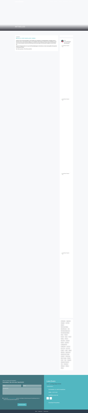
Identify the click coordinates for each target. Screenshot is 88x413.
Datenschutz (46, 411)
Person (55, 1)
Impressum (40, 411)
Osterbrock (62, 356)
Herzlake (62, 342)
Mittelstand (62, 352)
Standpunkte (65, 1)
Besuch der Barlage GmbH (25, 38)
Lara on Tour (63, 348)
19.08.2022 (18, 36)
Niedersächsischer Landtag (65, 354)
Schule (62, 360)
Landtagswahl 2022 (64, 344)
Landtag (60, 1)
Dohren (62, 334)
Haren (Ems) (63, 340)
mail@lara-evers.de (53, 395)
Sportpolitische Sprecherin (65, 362)
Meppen (70, 350)
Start (48, 1)
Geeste (66, 336)
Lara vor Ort (68, 348)
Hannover (66, 338)
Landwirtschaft (63, 346)
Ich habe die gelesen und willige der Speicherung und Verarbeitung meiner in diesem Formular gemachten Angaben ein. (22, 399)
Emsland (62, 336)
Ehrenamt (66, 334)
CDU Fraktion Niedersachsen (65, 330)
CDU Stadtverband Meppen (65, 332)
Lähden (66, 350)
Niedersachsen (68, 352)
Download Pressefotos (54, 402)
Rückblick (68, 358)
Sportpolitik (69, 360)
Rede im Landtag (63, 358)
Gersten (70, 336)
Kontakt (70, 1)
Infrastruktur (67, 342)
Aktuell (51, 1)
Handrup (62, 338)
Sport (65, 360)
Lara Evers (68, 346)
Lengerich (62, 350)
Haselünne (67, 340)
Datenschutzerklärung (12, 398)
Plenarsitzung (68, 356)
